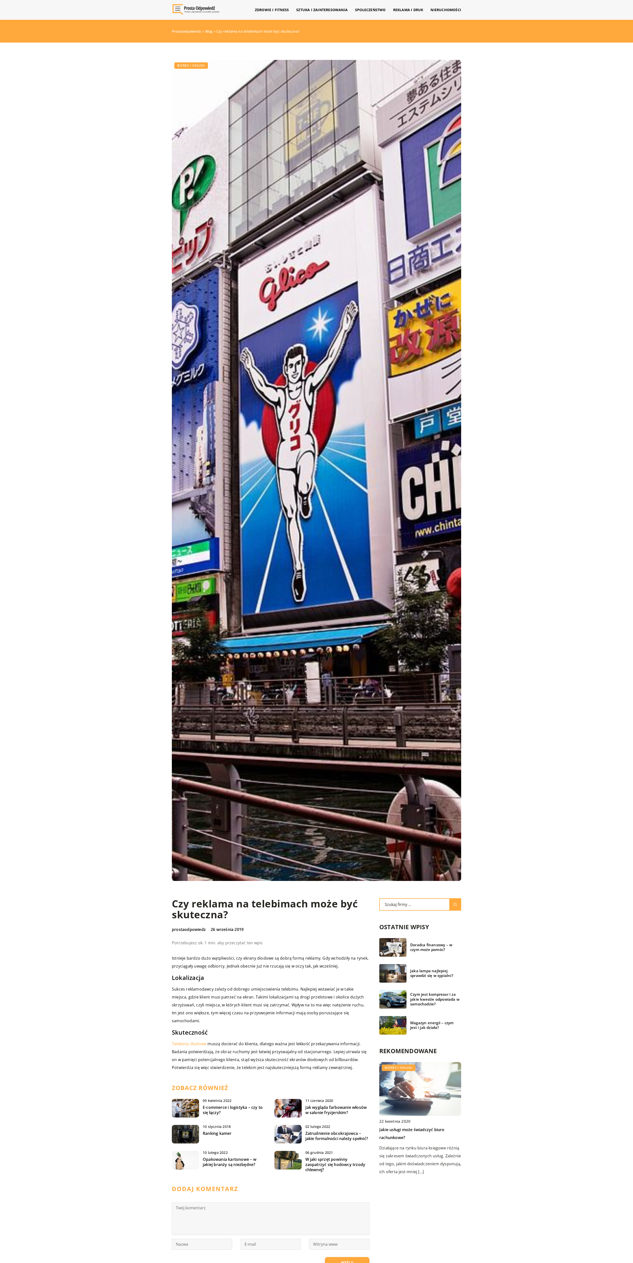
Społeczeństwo (370, 9)
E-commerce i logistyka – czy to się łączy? (233, 1110)
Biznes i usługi (191, 65)
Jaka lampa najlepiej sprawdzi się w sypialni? (431, 973)
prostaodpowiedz (189, 929)
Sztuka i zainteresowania (322, 9)
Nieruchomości (445, 9)
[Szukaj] (455, 904)
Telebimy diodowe (189, 1043)
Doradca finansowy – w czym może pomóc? (431, 947)
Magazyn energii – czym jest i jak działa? (431, 1025)
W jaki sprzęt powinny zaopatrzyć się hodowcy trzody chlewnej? (335, 1164)
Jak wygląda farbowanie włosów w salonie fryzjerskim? (336, 1110)
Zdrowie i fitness (272, 9)
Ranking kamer (217, 1133)
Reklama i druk (408, 9)
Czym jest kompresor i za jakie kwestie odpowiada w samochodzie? (434, 999)
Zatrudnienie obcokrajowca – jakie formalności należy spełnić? (336, 1136)
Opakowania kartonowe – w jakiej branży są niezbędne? (229, 1162)
